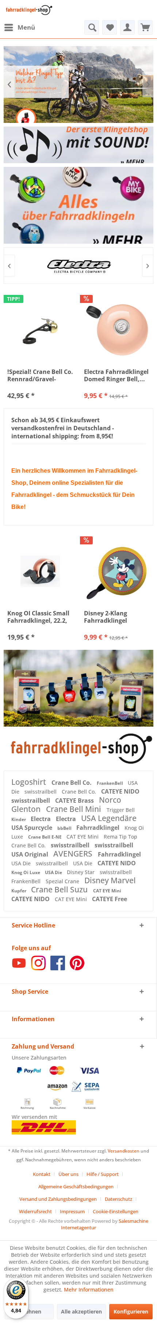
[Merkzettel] (109, 27)
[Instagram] (38, 968)
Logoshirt (29, 782)
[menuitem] (19, 27)
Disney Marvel (110, 880)
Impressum (72, 1211)
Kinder (19, 819)
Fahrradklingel (98, 828)
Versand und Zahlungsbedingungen (58, 1199)
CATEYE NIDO (120, 791)
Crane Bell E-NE (45, 837)
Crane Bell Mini (74, 809)
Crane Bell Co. (72, 783)
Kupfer (19, 891)
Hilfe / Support (103, 1174)
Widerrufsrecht (35, 1211)
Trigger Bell (121, 809)
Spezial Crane (63, 881)
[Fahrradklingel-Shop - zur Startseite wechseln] (28, 10)
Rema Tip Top (120, 836)
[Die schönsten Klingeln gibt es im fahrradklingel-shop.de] (78, 748)
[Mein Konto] (127, 27)
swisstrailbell (41, 791)
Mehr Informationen (89, 1289)
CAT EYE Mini (83, 836)
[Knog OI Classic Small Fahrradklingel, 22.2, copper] (40, 571)
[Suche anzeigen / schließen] (91, 27)
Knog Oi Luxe (26, 872)
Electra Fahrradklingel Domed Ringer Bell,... (116, 375)
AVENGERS (73, 853)
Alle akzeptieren (81, 1311)
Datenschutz (118, 1199)
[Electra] (78, 265)
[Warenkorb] (145, 27)
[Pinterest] (77, 968)
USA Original (30, 854)
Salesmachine (133, 1221)
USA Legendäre (109, 818)
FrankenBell (110, 783)
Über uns (68, 1174)
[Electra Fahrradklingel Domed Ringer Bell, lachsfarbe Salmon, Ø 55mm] (117, 329)
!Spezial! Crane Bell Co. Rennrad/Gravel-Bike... (40, 375)
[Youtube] (19, 968)
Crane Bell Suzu (60, 889)
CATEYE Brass (75, 801)
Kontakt (41, 1174)
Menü (26, 27)
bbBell (65, 828)
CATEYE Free (109, 899)
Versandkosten (123, 1151)
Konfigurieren (131, 1311)
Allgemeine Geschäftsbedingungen (76, 1186)
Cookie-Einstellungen (115, 1211)
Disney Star (81, 872)
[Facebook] (57, 968)
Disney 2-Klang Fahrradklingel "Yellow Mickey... (109, 617)
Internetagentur (78, 1227)
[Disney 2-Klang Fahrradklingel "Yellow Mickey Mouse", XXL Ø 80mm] (117, 571)
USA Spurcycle (32, 828)
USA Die (21, 863)
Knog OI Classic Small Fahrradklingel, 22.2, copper (38, 617)
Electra (41, 819)
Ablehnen (29, 1311)
